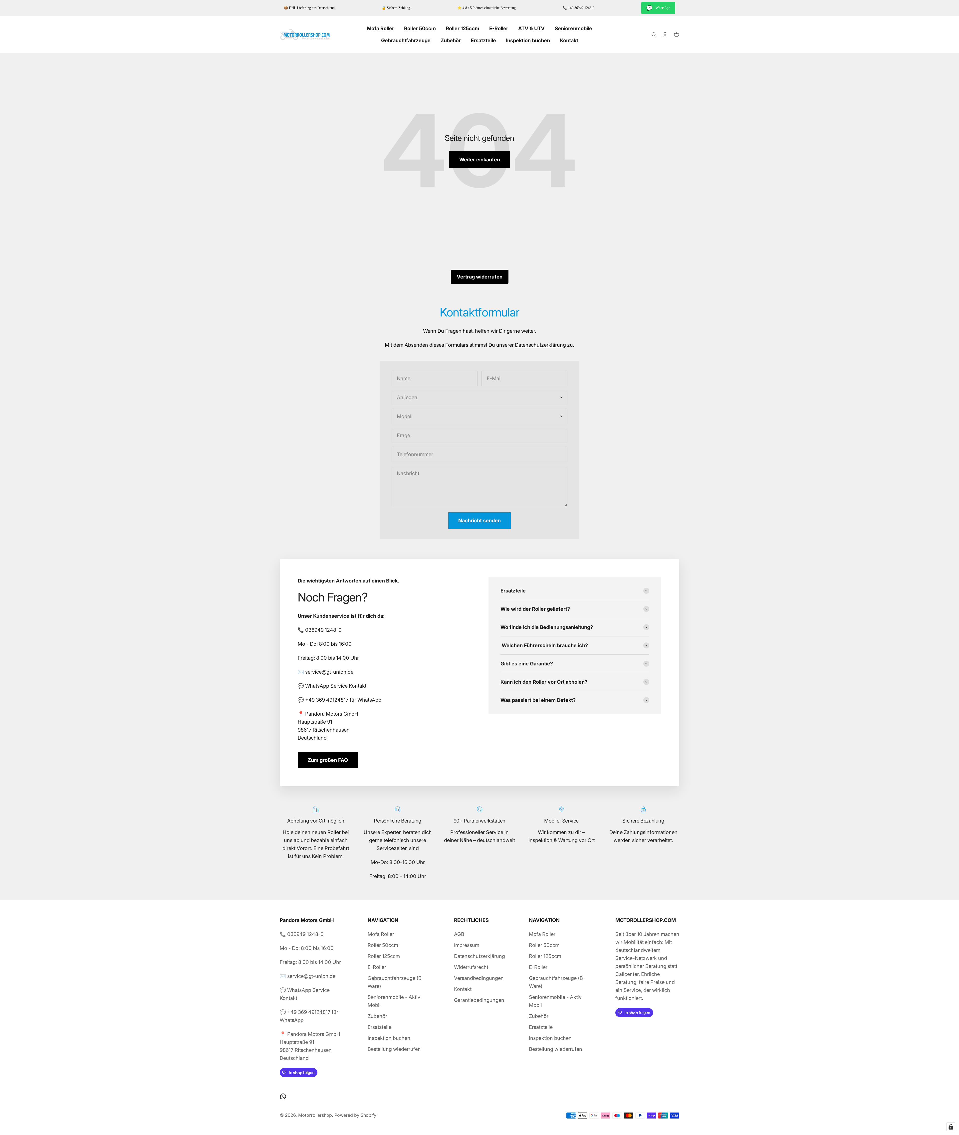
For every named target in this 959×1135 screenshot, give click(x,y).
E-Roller (498, 28)
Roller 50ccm (420, 28)
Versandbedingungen (479, 978)
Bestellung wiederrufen (394, 1049)
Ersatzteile (483, 40)
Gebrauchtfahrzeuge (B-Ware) (396, 982)
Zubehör (451, 40)
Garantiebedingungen (479, 1000)
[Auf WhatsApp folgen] (283, 1096)
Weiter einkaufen (479, 160)
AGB (459, 934)
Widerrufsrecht (471, 967)
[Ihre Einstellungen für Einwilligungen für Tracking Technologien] (951, 1127)
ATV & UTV (531, 28)
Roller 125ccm (462, 28)
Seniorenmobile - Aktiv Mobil (394, 1001)
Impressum (466, 945)
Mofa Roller (380, 28)
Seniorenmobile (573, 28)
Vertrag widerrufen (479, 277)
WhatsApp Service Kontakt (335, 686)
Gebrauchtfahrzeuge (406, 40)
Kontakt (569, 40)
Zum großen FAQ (328, 760)
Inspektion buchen (528, 40)
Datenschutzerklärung (540, 345)
